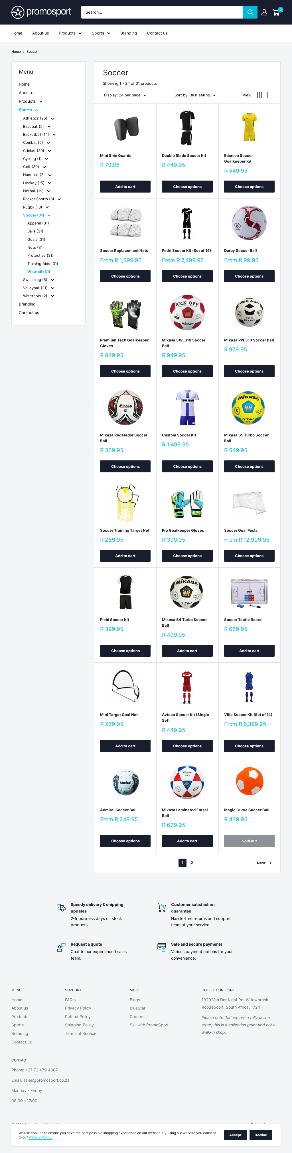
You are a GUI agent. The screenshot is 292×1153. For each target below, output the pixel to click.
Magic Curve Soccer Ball (246, 810)
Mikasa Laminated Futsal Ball (185, 813)
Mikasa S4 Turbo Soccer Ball (184, 622)
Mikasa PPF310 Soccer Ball (249, 340)
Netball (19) (34, 191)
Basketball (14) (36, 134)
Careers (137, 1016)
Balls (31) (35, 231)
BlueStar (137, 1008)
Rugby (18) (33, 207)
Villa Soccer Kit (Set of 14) (248, 714)
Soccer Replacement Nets (124, 250)
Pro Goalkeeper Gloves (183, 530)
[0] (275, 12)
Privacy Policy (78, 1008)
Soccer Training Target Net (124, 530)
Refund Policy (78, 1016)
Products (67, 33)
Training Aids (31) (42, 263)
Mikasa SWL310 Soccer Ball (183, 343)
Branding (128, 33)
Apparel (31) (38, 223)
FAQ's (70, 999)
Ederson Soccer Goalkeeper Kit (238, 158)
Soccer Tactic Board (242, 619)
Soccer (32, 51)
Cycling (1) (33, 158)
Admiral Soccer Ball (118, 810)
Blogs (135, 999)
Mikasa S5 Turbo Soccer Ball (246, 438)
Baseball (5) (34, 126)
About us (40, 33)
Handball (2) (34, 174)
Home (16, 33)
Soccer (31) (34, 215)
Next (261, 863)
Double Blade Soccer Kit (184, 155)
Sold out (249, 841)
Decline (261, 1135)
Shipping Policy (79, 1024)
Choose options (187, 186)
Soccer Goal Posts (240, 530)
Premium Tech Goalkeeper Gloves (124, 343)
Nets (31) (35, 247)
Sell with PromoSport (149, 1024)
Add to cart (125, 186)
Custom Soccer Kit (179, 435)
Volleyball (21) (36, 288)
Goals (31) (36, 239)
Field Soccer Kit (114, 619)
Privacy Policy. (40, 1137)
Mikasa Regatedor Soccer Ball (123, 438)
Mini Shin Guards (115, 155)
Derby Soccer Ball (240, 250)
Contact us (157, 33)
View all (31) (38, 271)
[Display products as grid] (259, 95)
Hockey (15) (34, 183)
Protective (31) (40, 255)
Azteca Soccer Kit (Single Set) (185, 717)
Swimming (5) (35, 279)
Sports (98, 33)
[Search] (250, 12)
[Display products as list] (269, 95)
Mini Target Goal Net (119, 714)
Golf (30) (31, 166)
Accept (235, 1135)
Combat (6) (33, 142)
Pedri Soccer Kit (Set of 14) (186, 250)
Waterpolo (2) (35, 296)
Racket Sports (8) (39, 199)
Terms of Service (80, 1033)
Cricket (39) (34, 150)
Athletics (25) (35, 118)
